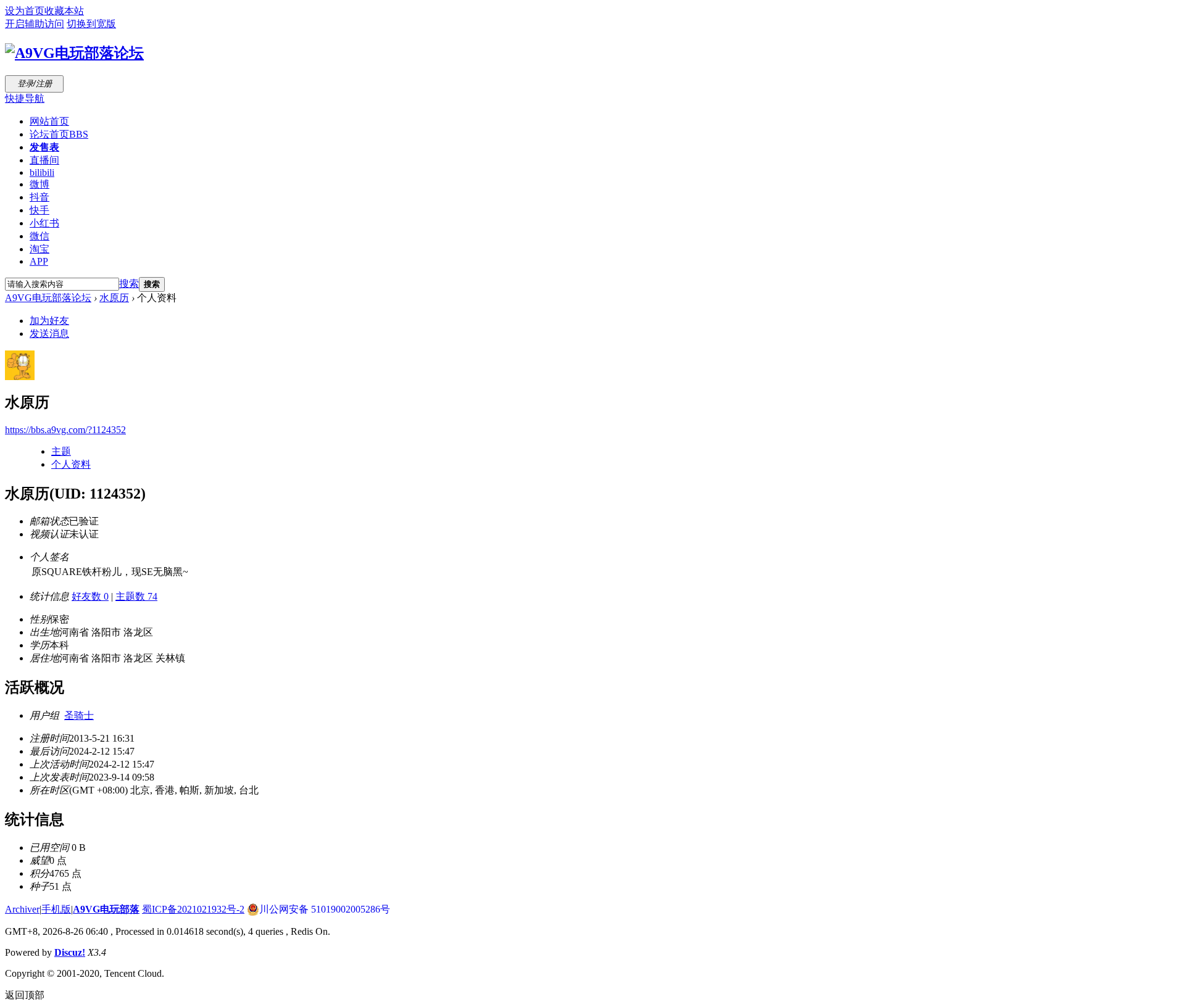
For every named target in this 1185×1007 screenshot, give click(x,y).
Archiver (22, 909)
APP (39, 261)
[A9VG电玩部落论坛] (74, 53)
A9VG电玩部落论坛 (48, 297)
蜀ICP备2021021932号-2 (193, 909)
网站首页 (49, 121)
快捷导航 (24, 98)
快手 (39, 210)
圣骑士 (79, 715)
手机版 (56, 909)
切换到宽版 (91, 24)
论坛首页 (59, 134)
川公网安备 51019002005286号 (324, 909)
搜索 (129, 283)
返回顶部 (24, 995)
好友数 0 (90, 596)
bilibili (42, 172)
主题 (61, 451)
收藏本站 (64, 11)
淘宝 (39, 249)
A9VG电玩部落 (106, 909)
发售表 (44, 147)
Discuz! (69, 952)
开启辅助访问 (34, 24)
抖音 (39, 197)
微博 (39, 184)
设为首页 (24, 11)
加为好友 (49, 320)
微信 (39, 236)
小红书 (44, 223)
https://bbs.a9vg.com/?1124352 (65, 430)
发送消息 (49, 333)
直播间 (44, 160)
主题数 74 (136, 596)
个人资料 (71, 464)
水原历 (114, 297)
